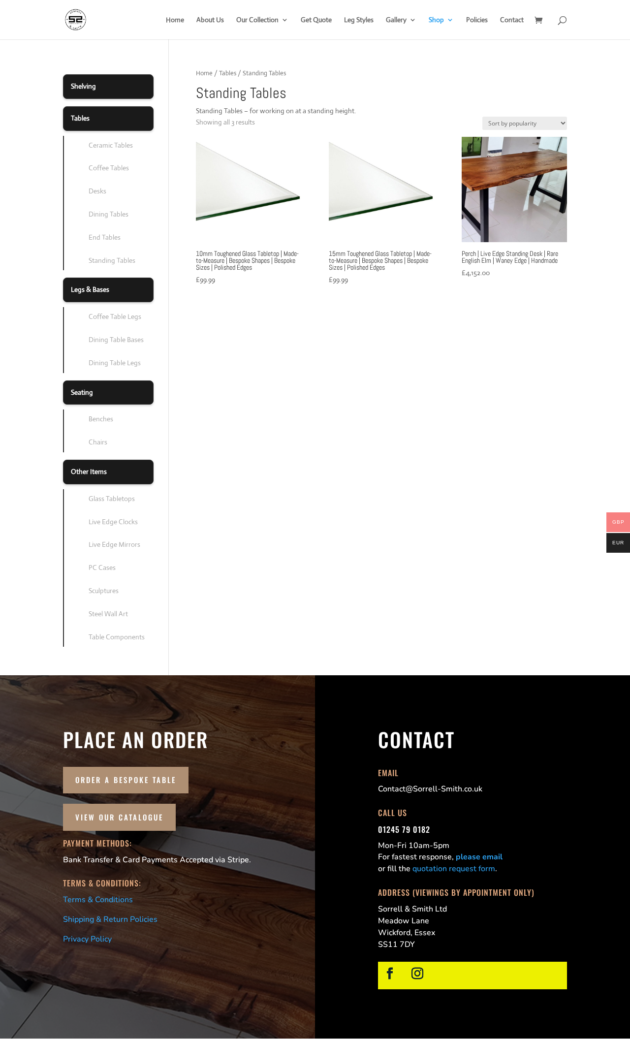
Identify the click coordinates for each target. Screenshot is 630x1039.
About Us (210, 20)
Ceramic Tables (111, 145)
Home (175, 20)
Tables (227, 73)
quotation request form (453, 868)
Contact (512, 20)
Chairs (98, 442)
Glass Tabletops (112, 498)
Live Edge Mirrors (114, 544)
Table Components (117, 636)
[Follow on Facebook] (390, 973)
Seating (82, 392)
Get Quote (316, 20)
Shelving (83, 86)
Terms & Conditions (98, 899)
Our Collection (257, 20)
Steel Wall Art (108, 613)
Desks (97, 191)
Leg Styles (359, 20)
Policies (477, 20)
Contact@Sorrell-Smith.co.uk (430, 789)
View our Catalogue (119, 817)
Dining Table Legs (115, 362)
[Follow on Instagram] (417, 973)
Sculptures (104, 590)
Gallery (396, 20)
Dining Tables (108, 214)
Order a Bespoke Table (125, 779)
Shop (436, 20)
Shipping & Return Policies (110, 919)
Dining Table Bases (116, 339)
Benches (101, 418)
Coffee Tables (109, 167)
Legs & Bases (90, 289)
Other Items (89, 471)
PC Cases (102, 567)
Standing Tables (112, 260)
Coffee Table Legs (115, 316)
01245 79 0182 (404, 829)
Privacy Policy (87, 939)
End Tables (105, 237)
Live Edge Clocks (113, 521)
